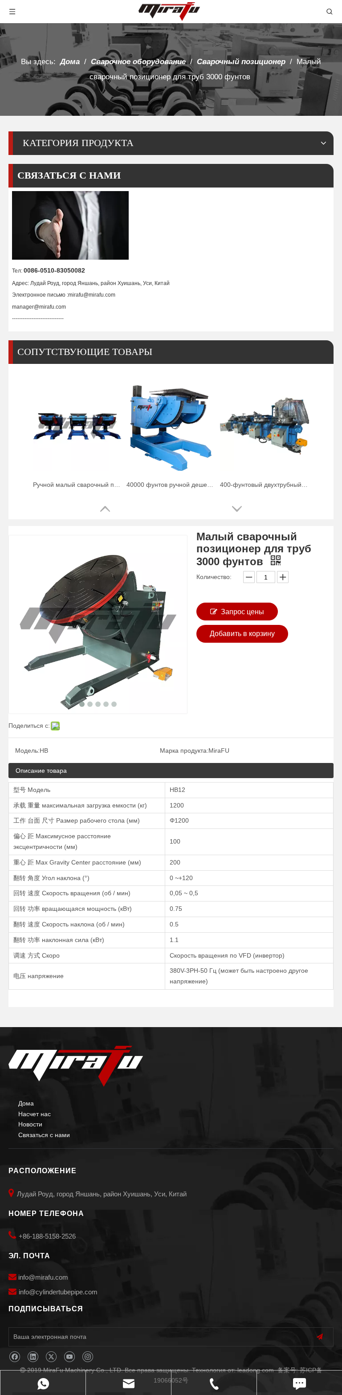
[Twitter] (51, 1356)
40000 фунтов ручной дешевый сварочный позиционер (171, 484)
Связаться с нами (44, 1134)
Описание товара (41, 770)
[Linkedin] (32, 1356)
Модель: (27, 750)
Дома (26, 1103)
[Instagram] (87, 1356)
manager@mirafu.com (39, 307)
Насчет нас (34, 1114)
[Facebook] (14, 1356)
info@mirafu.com (43, 1277)
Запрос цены (242, 612)
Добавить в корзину (242, 633)
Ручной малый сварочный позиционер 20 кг (77, 484)
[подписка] (320, 1336)
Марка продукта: (184, 750)
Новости (30, 1124)
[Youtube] (69, 1356)
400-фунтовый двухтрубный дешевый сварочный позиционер (264, 484)
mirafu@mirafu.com (91, 295)
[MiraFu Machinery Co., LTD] (75, 1066)
